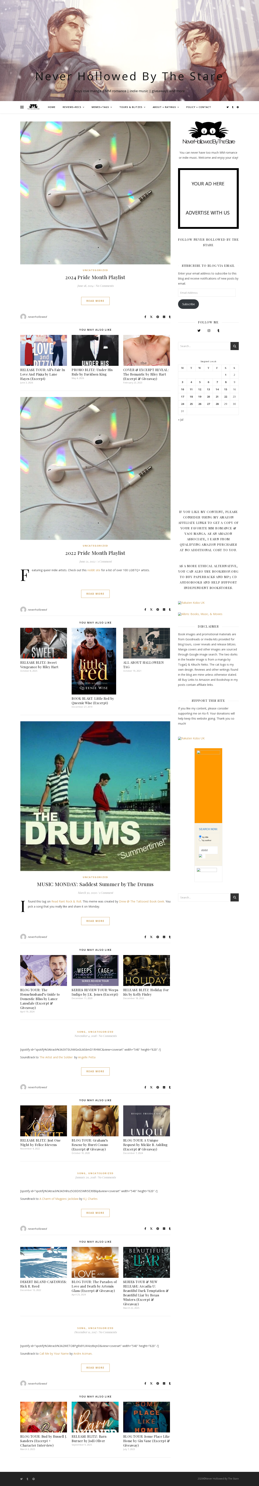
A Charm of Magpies (52, 1199)
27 (208, 403)
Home (51, 107)
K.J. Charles (90, 1199)
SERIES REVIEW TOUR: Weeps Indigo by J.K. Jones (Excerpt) (95, 992)
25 (191, 403)
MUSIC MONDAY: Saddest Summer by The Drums (95, 884)
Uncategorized (95, 270)
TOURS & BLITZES (130, 107)
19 (199, 396)
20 (208, 396)
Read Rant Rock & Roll (66, 901)
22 (225, 396)
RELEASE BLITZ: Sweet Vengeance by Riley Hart (39, 664)
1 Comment (105, 561)
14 (217, 389)
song (81, 1031)
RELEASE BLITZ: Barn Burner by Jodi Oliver (89, 1438)
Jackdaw (73, 1199)
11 (191, 389)
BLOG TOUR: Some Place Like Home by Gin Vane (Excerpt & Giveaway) (146, 1440)
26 (199, 403)
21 (217, 396)
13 (208, 389)
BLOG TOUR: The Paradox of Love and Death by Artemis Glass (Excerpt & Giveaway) (94, 1286)
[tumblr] (233, 107)
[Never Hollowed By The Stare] (33, 107)
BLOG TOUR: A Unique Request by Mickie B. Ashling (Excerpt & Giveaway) (145, 1144)
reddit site (93, 570)
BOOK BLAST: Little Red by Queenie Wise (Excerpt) (93, 700)
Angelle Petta (87, 1057)
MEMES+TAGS (100, 107)
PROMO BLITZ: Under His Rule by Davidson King (92, 372)
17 (182, 396)
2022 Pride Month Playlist (95, 552)
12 (199, 389)
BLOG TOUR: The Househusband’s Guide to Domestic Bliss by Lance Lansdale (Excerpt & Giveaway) (40, 999)
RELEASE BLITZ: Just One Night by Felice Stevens (40, 1142)
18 (191, 396)
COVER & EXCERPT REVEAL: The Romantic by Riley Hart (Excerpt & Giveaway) (146, 374)
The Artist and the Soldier (56, 1057)
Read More (95, 301)
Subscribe (188, 304)
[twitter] (228, 107)
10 (182, 389)
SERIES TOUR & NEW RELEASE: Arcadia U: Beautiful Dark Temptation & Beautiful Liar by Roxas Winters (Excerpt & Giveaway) (146, 1293)
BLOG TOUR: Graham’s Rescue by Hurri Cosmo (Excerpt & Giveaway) (90, 1144)
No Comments (105, 286)
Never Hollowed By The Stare (129, 75)
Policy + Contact (198, 107)
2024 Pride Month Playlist (95, 277)
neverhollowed (37, 317)
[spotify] (238, 107)
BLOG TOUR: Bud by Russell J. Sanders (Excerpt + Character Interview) (43, 1440)
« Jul (180, 419)
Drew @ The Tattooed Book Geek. (142, 901)
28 (217, 403)
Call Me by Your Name (54, 1353)
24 (182, 403)
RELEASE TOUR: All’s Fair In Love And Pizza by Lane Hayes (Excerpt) (42, 374)
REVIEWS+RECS (72, 107)
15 (225, 389)
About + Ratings (164, 107)
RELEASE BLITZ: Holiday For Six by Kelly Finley (146, 992)
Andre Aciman (82, 1353)
